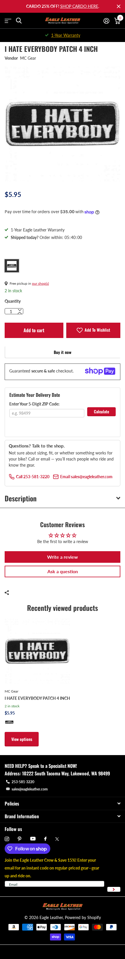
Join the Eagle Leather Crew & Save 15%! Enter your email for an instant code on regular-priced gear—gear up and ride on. (52, 868)
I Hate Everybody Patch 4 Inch (37, 698)
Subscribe (113, 889)
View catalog (8, 20)
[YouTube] (32, 839)
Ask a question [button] (62, 571)
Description (21, 498)
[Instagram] (7, 839)
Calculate (101, 411)
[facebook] (45, 839)
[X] (57, 839)
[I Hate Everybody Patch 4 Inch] (37, 651)
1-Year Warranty (65, 35)
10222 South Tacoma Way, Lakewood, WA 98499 (66, 773)
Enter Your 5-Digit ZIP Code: (34, 403)
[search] (19, 20)
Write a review (62, 557)
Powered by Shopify (83, 917)
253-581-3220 (23, 782)
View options (21, 739)
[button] (19, 313)
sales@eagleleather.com (30, 789)
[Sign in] (106, 21)
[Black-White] (9, 722)
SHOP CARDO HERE (79, 6)
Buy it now (62, 352)
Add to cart (34, 330)
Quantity (13, 301)
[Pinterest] (20, 839)
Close (118, 6)
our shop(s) (40, 283)
